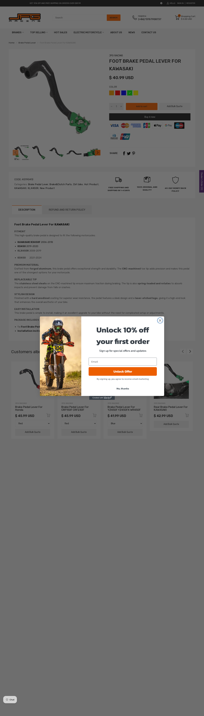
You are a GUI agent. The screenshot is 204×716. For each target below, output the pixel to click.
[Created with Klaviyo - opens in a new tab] (102, 398)
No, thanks (123, 388)
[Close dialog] (160, 320)
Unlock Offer (122, 371)
